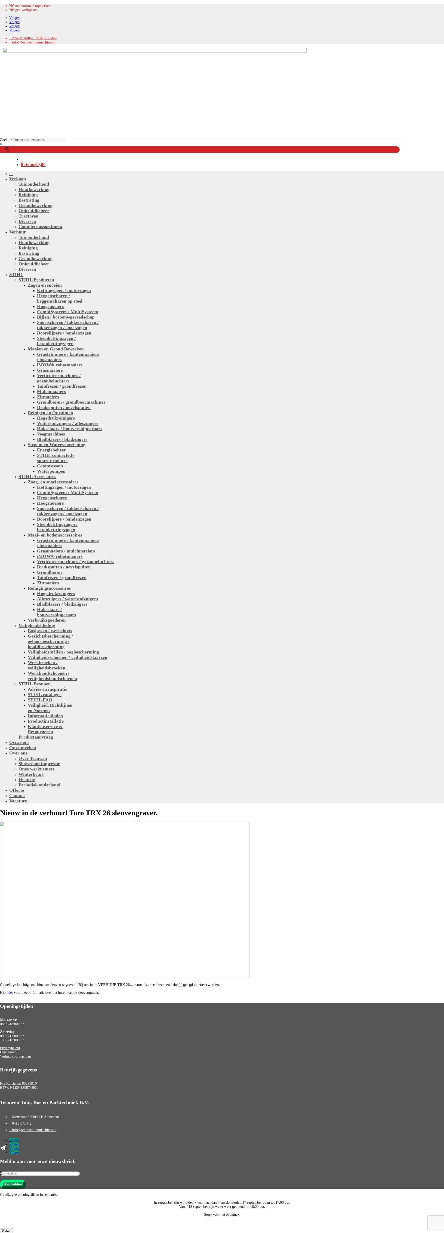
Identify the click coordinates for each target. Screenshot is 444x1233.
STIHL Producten (36, 279)
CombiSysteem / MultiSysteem (67, 311)
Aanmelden (13, 1184)
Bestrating (28, 199)
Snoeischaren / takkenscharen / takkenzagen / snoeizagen (68, 325)
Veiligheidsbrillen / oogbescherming (63, 651)
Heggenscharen (52, 497)
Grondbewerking (35, 205)
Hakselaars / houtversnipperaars (69, 428)
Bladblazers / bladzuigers (62, 439)
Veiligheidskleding (36, 625)
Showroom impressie (39, 763)
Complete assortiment (40, 226)
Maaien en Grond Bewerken (56, 348)
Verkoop (17, 178)
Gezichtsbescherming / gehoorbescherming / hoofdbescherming (50, 641)
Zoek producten (11, 140)
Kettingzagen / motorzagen (64, 290)
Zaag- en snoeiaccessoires (53, 481)
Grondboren (49, 572)
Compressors (50, 465)
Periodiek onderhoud (39, 784)
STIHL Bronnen (34, 683)
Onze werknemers (36, 768)
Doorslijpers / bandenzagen (64, 332)
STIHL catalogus (45, 694)
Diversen (27, 221)
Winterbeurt (31, 774)
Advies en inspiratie (47, 689)
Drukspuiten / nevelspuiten (64, 407)
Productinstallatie (46, 721)
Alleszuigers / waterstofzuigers (67, 598)
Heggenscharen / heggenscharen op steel (60, 298)
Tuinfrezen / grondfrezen (61, 386)
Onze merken (22, 747)
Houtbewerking (33, 189)
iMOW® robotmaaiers (60, 364)
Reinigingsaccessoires (49, 588)
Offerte (16, 790)
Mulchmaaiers (51, 391)
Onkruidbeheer (33, 210)
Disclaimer (8, 1052)
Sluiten (6, 1230)
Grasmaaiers (50, 370)
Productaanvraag (35, 736)
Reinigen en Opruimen (50, 412)
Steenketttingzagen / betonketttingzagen (57, 527)
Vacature (18, 800)
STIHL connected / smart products (55, 458)
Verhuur (17, 231)
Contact (17, 795)
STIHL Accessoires (37, 476)
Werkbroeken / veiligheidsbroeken (46, 665)
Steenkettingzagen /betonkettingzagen (56, 341)
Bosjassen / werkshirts (50, 630)
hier (10, 992)
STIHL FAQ (40, 699)
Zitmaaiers (48, 396)
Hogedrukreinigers (56, 417)
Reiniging (28, 194)
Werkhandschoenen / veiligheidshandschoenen (52, 676)
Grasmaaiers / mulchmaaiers (66, 550)
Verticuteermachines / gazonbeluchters (59, 378)
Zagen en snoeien (45, 285)
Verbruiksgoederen (47, 620)
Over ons (18, 752)
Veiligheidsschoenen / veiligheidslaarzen (67, 657)
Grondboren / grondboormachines (71, 402)
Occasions (19, 742)
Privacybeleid (10, 1048)
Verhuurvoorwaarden (15, 1056)
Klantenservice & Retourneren (45, 729)
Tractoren (28, 215)
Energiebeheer (51, 449)
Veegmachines (51, 433)
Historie (26, 779)
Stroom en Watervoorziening (56, 444)
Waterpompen (51, 471)
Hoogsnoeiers (50, 306)
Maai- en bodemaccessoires (55, 534)
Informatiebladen (45, 715)
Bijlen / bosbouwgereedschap (66, 316)
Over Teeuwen (32, 758)
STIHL (16, 274)
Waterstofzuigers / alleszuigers (67, 423)
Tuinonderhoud (33, 184)
